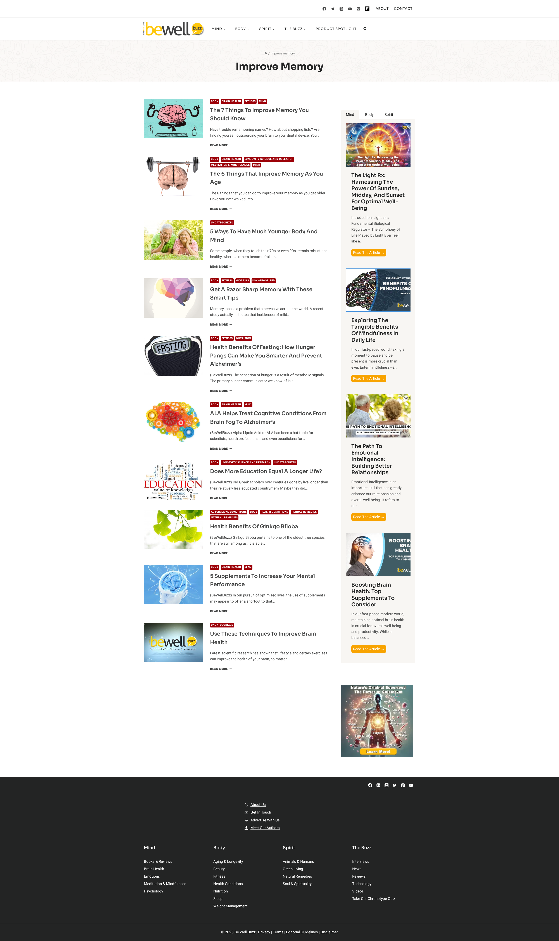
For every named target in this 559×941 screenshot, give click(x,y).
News (357, 869)
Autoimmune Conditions (229, 512)
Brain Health (231, 101)
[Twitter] (333, 8)
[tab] (350, 114)
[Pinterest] (358, 8)
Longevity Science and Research (269, 159)
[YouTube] (350, 8)
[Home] (265, 53)
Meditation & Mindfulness (230, 165)
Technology (361, 884)
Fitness (250, 101)
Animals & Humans (298, 861)
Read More (221, 145)
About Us (258, 804)
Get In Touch (260, 812)
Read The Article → (369, 253)
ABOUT (382, 8)
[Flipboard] (367, 8)
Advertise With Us (265, 820)
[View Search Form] (365, 28)
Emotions (152, 876)
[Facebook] (324, 8)
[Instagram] (341, 8)
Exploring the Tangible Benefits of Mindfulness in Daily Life (375, 330)
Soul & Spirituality (297, 884)
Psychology (153, 891)
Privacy (264, 932)
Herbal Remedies (304, 512)
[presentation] (173, 119)
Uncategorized (222, 223)
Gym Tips (242, 280)
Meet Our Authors (265, 828)
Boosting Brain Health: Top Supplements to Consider (373, 595)
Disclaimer (329, 932)
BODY (214, 101)
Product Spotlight (336, 29)
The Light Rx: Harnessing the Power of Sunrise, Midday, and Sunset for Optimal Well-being (378, 191)
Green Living (293, 869)
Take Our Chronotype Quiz (373, 898)
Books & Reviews (158, 861)
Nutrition (243, 338)
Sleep (218, 898)
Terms (278, 932)
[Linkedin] (378, 785)
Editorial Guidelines (302, 932)
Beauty (219, 869)
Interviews (360, 861)
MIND (262, 101)
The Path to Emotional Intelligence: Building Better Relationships (371, 459)
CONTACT (403, 8)
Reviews (359, 876)
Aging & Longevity (228, 861)
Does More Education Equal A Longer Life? (266, 471)
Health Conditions (274, 512)
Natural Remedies (224, 517)
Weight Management (230, 906)
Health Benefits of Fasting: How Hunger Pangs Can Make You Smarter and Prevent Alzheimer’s (266, 355)
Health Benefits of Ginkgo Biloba (254, 526)
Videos (358, 891)
